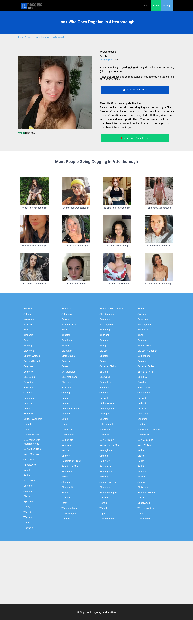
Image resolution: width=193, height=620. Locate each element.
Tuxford (103, 503)
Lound (26, 429)
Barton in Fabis (69, 324)
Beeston (27, 329)
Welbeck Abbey (145, 508)
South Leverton (107, 482)
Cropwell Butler (145, 366)
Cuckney (28, 372)
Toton (64, 503)
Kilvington (104, 413)
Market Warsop (31, 435)
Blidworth (104, 335)
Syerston (28, 501)
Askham (27, 314)
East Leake (29, 377)
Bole (25, 340)
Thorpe (141, 497)
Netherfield (67, 440)
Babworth (66, 319)
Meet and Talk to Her (136, 138)
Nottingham (105, 450)
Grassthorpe (144, 392)
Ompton (103, 456)
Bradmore (104, 340)
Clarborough (68, 356)
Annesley (66, 308)
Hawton (27, 403)
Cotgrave (28, 366)
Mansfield (104, 429)
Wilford (141, 513)
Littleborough (106, 424)
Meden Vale (67, 435)
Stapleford (104, 487)
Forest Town (144, 387)
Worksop (28, 528)
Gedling (65, 392)
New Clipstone (145, 440)
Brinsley (27, 345)
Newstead (66, 445)
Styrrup (27, 496)
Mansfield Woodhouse (149, 429)
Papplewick (29, 465)
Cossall (103, 361)
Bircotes (65, 335)
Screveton (66, 476)
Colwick (65, 361)
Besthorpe (66, 329)
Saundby (142, 471)
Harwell (103, 398)
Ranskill (27, 470)
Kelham (65, 413)
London (141, 424)
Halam (65, 398)
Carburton (66, 351)
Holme (27, 408)
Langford (142, 419)
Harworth (142, 398)
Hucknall (142, 408)
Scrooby (103, 476)
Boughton (66, 340)
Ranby (141, 461)
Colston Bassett (31, 361)
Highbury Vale (107, 403)
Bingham (28, 335)
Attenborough (58, 37)
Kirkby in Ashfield (32, 419)
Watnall (103, 508)
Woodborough (107, 519)
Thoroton (104, 497)
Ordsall (141, 456)
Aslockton (66, 314)
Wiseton (65, 519)
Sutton (64, 492)
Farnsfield (28, 387)
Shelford (27, 486)
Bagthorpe (105, 319)
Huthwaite (28, 413)
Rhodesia (66, 471)
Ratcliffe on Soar (70, 466)
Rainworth (104, 461)
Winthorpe (28, 522)
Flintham (104, 387)
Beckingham (144, 324)
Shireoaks (66, 482)
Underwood (143, 503)
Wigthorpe (104, 513)
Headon (65, 403)
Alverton (27, 308)
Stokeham (142, 487)
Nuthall (141, 450)
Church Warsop (31, 356)
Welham (27, 517)
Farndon (142, 382)
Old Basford (29, 459)
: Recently (26, 133)
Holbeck (141, 403)
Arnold (141, 308)
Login (156, 6)
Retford (27, 475)
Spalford (27, 491)
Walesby (28, 512)
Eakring (103, 372)
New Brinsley (106, 440)
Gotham (103, 392)
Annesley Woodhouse (111, 308)
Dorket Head (68, 372)
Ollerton (65, 456)
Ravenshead (106, 466)
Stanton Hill (67, 487)
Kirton (64, 419)
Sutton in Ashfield (146, 492)
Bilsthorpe (142, 329)
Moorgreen (143, 435)
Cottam (65, 366)
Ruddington (105, 471)
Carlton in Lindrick (147, 351)
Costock (141, 361)
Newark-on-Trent (32, 449)
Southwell (142, 482)
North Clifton (144, 445)
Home (146, 6)
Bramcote (142, 340)
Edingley (142, 377)
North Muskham (31, 454)
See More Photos (136, 89)
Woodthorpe (143, 519)
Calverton (28, 351)
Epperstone (105, 382)
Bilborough (105, 329)
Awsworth (28, 319)
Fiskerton (66, 387)
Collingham (143, 356)
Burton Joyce (144, 345)
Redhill (141, 466)
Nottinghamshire (42, 37)
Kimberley (142, 413)
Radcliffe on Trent (70, 461)
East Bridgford (145, 372)
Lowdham (66, 429)
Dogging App (107, 59)
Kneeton (104, 419)
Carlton (103, 351)
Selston (141, 476)
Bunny (102, 345)
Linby (64, 424)
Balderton (142, 319)
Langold (27, 424)
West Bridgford (69, 513)
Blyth (140, 335)
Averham (142, 314)
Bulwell (65, 345)
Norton (65, 450)
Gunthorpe (29, 398)
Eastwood (104, 377)
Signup (167, 6)
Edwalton (28, 382)
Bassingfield (106, 324)
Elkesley (66, 382)
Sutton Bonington (108, 492)
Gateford (28, 392)
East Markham (69, 377)
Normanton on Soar (109, 445)
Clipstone (104, 356)
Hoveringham (106, 408)
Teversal (66, 497)
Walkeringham (69, 508)
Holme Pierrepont (70, 408)
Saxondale (29, 480)
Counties (28, 37)
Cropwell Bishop (108, 366)
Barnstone (28, 324)
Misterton (104, 435)
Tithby (26, 507)
